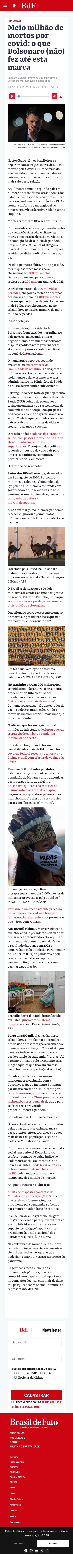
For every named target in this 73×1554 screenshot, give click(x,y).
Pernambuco (15, 1522)
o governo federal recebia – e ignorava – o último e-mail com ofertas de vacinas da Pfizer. (36, 755)
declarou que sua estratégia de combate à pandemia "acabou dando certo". (36, 733)
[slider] (33, 96)
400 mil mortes (49, 297)
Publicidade (17, 1437)
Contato (15, 1442)
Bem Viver (15, 1472)
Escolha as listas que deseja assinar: (34, 1368)
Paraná (13, 1516)
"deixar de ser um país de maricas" (31, 701)
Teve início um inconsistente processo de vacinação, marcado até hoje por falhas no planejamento (35, 913)
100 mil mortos (39, 273)
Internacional (17, 1462)
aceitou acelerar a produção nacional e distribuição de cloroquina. (35, 603)
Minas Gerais (15, 1505)
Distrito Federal (16, 1499)
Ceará (12, 1493)
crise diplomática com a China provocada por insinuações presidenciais (35, 1097)
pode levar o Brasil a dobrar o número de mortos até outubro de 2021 (36, 1169)
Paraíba (13, 1510)
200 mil (30, 281)
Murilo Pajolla (51, 86)
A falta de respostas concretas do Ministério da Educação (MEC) (31, 1194)
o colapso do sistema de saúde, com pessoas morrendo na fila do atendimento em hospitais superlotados (35, 439)
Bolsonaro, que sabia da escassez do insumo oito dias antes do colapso (32, 787)
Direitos (14, 1467)
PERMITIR (53, 1543)
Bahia (12, 1487)
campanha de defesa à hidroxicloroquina (23, 500)
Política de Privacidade (25, 1446)
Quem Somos (17, 1433)
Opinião (13, 1482)
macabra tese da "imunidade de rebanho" (28, 366)
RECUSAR (19, 1543)
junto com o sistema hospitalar (29, 1021)
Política (14, 1457)
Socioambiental (18, 1477)
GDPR (45, 1535)
